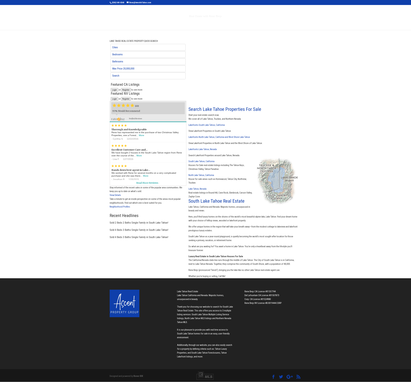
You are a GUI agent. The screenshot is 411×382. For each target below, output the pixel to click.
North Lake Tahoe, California (201, 175)
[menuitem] (148, 47)
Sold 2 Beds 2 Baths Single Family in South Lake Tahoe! (139, 222)
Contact (245, 22)
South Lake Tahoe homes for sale (192, 333)
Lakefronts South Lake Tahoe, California (206, 125)
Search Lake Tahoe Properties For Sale (224, 109)
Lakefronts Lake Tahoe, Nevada (202, 149)
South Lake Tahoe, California (201, 161)
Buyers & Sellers (207, 22)
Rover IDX (138, 376)
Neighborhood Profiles (120, 206)
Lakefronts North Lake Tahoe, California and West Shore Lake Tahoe (219, 137)
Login (114, 90)
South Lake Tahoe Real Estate (216, 201)
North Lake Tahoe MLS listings (198, 318)
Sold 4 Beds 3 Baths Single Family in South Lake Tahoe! (139, 229)
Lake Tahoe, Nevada (197, 189)
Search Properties (177, 22)
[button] (148, 47)
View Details (115, 195)
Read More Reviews (148, 182)
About (229, 22)
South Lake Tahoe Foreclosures (205, 352)
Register (126, 90)
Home (157, 22)
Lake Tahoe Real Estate (187, 291)
